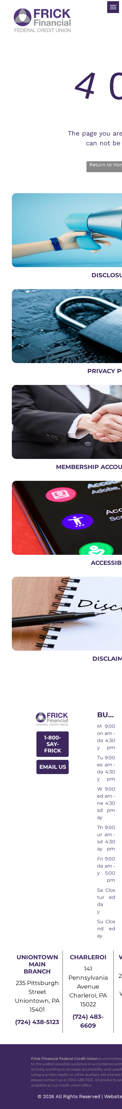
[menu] (113, 7)
